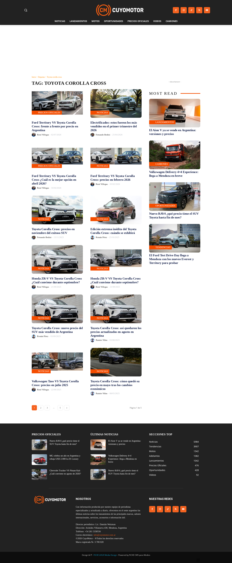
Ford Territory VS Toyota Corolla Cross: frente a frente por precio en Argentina (55, 126)
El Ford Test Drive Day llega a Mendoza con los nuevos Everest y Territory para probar (171, 259)
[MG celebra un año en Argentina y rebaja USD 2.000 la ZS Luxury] (39, 459)
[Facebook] (176, 10)
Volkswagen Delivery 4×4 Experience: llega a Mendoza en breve (122, 459)
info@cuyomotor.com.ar (105, 535)
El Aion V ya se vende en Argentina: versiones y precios (172, 132)
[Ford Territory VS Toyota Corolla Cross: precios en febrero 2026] (116, 156)
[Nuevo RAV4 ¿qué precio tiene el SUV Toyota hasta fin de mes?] (174, 196)
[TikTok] (191, 10)
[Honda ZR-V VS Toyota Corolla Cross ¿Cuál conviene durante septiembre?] (57, 259)
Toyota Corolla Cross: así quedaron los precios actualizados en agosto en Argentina (115, 331)
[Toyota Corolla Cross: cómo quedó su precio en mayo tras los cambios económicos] (116, 362)
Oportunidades (165, 205)
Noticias (102, 112)
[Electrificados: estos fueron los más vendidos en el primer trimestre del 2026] (116, 103)
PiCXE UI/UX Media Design (105, 555)
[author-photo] (34, 135)
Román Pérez (101, 237)
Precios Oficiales (49, 112)
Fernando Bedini (103, 135)
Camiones (161, 164)
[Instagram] (184, 10)
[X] (199, 10)
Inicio (34, 77)
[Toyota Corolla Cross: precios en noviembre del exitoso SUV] (57, 210)
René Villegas (43, 135)
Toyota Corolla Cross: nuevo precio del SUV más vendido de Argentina (57, 330)
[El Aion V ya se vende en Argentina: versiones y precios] (174, 113)
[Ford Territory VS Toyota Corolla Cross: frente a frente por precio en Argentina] (57, 103)
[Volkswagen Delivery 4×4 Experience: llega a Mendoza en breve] (174, 154)
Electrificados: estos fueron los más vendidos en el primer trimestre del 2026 (113, 126)
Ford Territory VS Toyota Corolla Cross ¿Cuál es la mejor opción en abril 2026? (54, 179)
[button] (26, 10)
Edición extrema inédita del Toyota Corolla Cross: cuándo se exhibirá (113, 231)
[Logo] (120, 10)
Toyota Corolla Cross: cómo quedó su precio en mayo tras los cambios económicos (115, 384)
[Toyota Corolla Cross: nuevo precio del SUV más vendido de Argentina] (57, 309)
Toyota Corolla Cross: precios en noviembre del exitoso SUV (53, 231)
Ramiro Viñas (101, 340)
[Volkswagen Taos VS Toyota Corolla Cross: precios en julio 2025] (57, 362)
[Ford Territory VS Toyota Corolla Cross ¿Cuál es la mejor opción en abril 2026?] (57, 156)
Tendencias (162, 247)
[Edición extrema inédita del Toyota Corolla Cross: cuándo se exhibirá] (116, 210)
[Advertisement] (116, 49)
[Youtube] (207, 10)
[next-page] (66, 407)
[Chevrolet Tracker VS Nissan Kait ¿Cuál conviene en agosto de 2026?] (39, 474)
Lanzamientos (164, 122)
